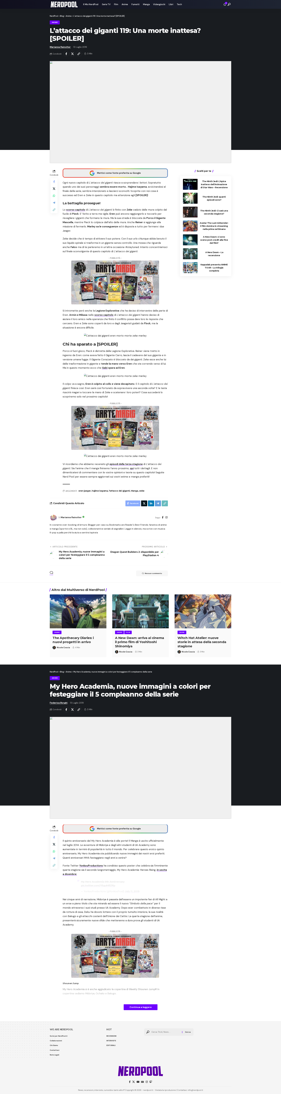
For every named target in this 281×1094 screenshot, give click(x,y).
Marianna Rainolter (60, 47)
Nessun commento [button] (153, 573)
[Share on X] (72, 54)
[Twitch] (151, 1082)
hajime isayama (100, 491)
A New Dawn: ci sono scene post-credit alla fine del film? (214, 239)
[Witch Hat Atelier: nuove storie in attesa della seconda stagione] (203, 611)
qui (132, 468)
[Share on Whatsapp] (54, 195)
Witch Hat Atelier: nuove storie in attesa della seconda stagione (202, 642)
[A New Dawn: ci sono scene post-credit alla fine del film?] (190, 239)
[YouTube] (138, 1082)
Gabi (105, 367)
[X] (134, 1082)
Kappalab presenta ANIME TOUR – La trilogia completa (214, 267)
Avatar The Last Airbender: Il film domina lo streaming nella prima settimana (214, 226)
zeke (141, 491)
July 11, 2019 (132, 891)
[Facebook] (163, 517)
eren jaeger (84, 491)
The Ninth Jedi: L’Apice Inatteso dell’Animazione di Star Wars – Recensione (214, 184)
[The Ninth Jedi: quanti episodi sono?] (190, 198)
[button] (229, 4)
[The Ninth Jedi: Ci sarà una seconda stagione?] (190, 212)
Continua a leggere (141, 1007)
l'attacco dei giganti (119, 491)
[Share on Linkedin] (151, 503)
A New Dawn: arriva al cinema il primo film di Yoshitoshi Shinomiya (139, 642)
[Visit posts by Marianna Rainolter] (53, 517)
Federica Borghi (58, 702)
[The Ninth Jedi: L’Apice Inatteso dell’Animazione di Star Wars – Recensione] (190, 184)
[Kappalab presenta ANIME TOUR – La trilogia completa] (190, 267)
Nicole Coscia (63, 647)
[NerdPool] (64, 4)
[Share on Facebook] (66, 54)
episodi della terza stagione (126, 464)
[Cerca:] (165, 1032)
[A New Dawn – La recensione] (190, 253)
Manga (134, 491)
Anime (55, 22)
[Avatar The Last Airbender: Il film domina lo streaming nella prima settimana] (190, 225)
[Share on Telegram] (54, 202)
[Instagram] (166, 517)
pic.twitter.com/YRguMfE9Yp (98, 885)
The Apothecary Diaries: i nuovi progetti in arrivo (73, 640)
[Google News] (142, 1082)
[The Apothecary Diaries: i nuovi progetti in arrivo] (78, 611)
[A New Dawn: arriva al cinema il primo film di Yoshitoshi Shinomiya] (140, 611)
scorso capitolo (75, 209)
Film (128, 632)
